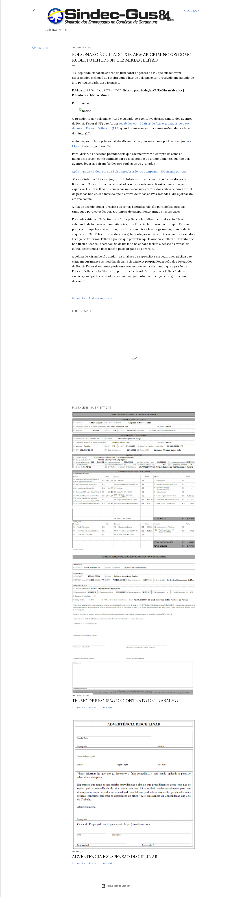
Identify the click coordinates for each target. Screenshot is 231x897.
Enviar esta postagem (100, 298)
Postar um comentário (101, 707)
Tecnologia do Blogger (118, 885)
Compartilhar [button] (40, 47)
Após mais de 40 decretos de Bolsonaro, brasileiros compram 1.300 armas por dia (129, 171)
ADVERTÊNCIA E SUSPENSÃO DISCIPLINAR (115, 856)
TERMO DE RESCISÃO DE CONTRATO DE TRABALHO (125, 700)
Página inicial (57, 30)
